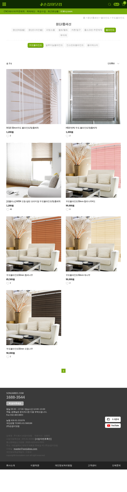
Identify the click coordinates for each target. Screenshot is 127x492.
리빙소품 (50, 30)
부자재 (63, 35)
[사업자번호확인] (43, 439)
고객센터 (92, 465)
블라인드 (105, 18)
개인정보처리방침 (63, 465)
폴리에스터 (92, 45)
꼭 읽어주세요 (15, 403)
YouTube (115, 425)
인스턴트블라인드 (75, 45)
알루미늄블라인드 (54, 45)
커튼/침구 (76, 30)
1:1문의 (115, 419)
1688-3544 (15, 397)
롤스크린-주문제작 (93, 30)
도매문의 (116, 465)
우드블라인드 (118, 18)
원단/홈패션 (93, 18)
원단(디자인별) (35, 30)
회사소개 (10, 465)
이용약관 (35, 465)
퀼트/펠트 (63, 30)
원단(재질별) (19, 30)
